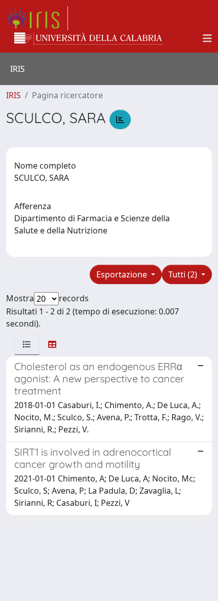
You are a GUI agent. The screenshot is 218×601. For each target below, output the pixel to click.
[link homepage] (37, 18)
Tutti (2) (183, 274)
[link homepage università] (88, 38)
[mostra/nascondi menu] (207, 38)
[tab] (27, 344)
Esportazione (122, 274)
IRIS (13, 95)
